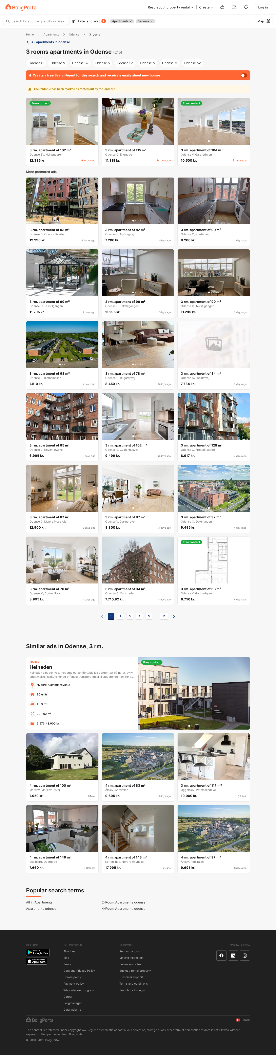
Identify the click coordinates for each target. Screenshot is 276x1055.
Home (30, 34)
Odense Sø (125, 63)
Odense (74, 34)
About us (69, 951)
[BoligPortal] (21, 7)
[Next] (174, 616)
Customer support (131, 977)
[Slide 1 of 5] (57, 141)
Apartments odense (41, 909)
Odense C (36, 63)
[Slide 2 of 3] (62, 364)
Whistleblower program (78, 990)
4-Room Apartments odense (123, 909)
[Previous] (102, 616)
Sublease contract (131, 964)
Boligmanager (72, 1003)
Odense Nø (192, 63)
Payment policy (73, 983)
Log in (263, 7)
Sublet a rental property (135, 970)
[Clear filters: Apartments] (130, 21)
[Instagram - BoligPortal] (245, 955)
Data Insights (72, 1009)
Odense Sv (80, 63)
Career (67, 996)
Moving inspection (131, 957)
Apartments (51, 34)
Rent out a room (129, 951)
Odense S (102, 63)
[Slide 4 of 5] (64, 141)
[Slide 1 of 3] (60, 364)
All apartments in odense (50, 42)
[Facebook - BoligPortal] (221, 955)
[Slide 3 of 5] (62, 141)
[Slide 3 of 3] (64, 364)
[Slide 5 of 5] (67, 141)
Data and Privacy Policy (79, 970)
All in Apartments (39, 902)
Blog (66, 957)
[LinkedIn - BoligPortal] (233, 955)
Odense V (58, 63)
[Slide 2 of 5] (60, 141)
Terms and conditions (133, 983)
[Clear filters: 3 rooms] (151, 21)
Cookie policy (72, 977)
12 (164, 616)
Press (67, 964)
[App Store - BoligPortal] (36, 961)
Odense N (147, 63)
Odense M (169, 63)
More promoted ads (41, 172)
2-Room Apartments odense (123, 902)
